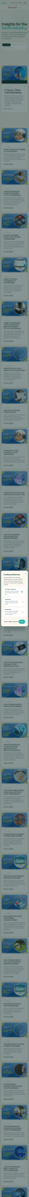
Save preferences (14, 621)
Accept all (22, 621)
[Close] (25, 573)
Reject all (7, 621)
